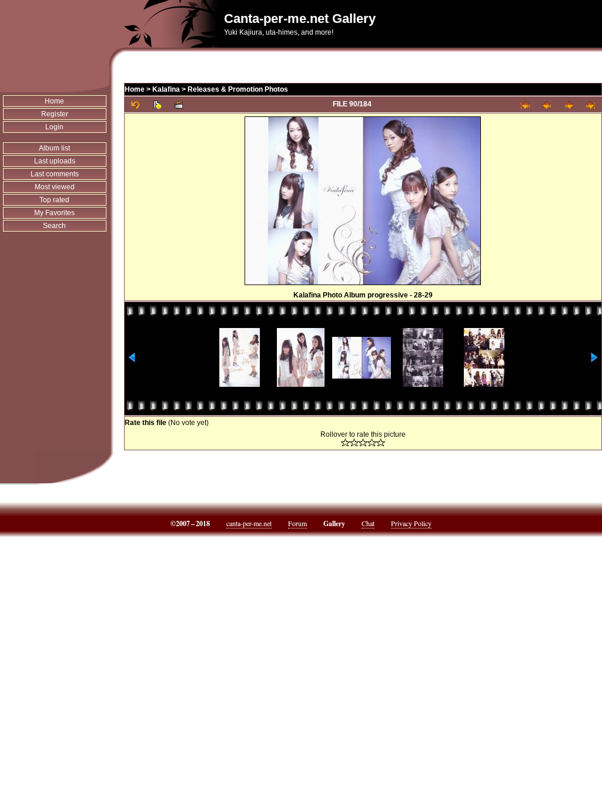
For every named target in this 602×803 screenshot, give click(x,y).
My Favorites (54, 213)
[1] (345, 442)
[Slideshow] (179, 104)
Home (54, 101)
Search (54, 226)
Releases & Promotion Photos (238, 89)
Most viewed (55, 187)
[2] (354, 442)
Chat (368, 523)
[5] (380, 442)
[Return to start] (525, 104)
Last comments (55, 174)
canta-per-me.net (249, 523)
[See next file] (569, 104)
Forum (297, 523)
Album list (54, 148)
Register (54, 114)
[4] (371, 442)
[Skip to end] (590, 104)
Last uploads (54, 161)
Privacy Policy (411, 523)
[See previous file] (547, 104)
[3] (363, 442)
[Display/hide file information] (157, 104)
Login (54, 127)
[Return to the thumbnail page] (135, 104)
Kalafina (166, 89)
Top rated (54, 200)
